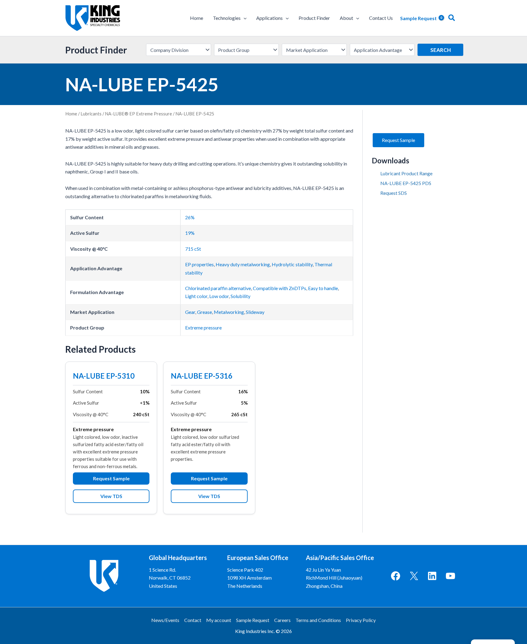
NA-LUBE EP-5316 (201, 376)
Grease (204, 312)
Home (71, 113)
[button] (244, 18)
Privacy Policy (361, 620)
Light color (196, 296)
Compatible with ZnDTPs (279, 288)
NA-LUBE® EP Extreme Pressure (138, 113)
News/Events (165, 620)
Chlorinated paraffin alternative (218, 288)
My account (218, 620)
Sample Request (252, 620)
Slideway (255, 312)
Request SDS (393, 193)
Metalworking (229, 312)
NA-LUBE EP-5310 (103, 376)
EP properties (199, 264)
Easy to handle (323, 288)
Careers (282, 620)
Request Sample (111, 478)
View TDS (111, 496)
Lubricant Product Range (406, 173)
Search (440, 50)
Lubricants (91, 113)
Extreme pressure (203, 327)
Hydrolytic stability (292, 264)
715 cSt (193, 249)
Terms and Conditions (318, 620)
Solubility (240, 296)
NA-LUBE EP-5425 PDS (405, 183)
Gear (190, 312)
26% (190, 217)
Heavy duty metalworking (243, 264)
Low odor (219, 296)
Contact (192, 620)
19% (190, 233)
